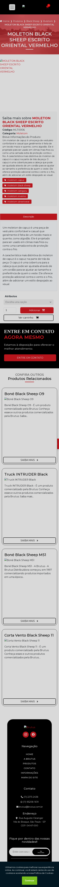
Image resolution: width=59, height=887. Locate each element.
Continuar (29, 880)
